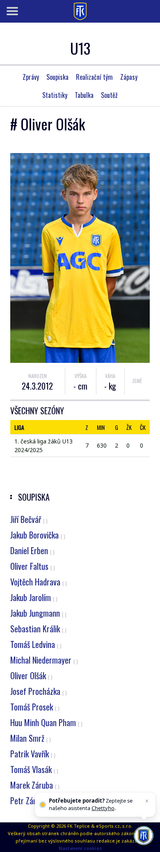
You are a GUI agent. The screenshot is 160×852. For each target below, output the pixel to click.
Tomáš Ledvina (36, 644)
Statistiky (54, 95)
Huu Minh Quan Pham (46, 722)
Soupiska (57, 77)
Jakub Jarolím (33, 597)
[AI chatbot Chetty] (143, 835)
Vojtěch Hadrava (38, 582)
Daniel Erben (32, 550)
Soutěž (109, 95)
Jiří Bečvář (29, 519)
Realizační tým (94, 77)
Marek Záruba (34, 785)
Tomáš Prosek (34, 707)
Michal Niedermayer (44, 660)
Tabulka (84, 95)
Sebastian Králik (38, 628)
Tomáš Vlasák (34, 769)
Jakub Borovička (37, 535)
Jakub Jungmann (38, 613)
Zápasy (128, 77)
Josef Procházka (38, 691)
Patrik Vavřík (32, 754)
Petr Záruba (32, 800)
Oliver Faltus (32, 566)
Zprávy (31, 77)
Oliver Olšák (31, 675)
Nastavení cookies (80, 848)
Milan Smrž (30, 738)
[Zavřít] (147, 801)
